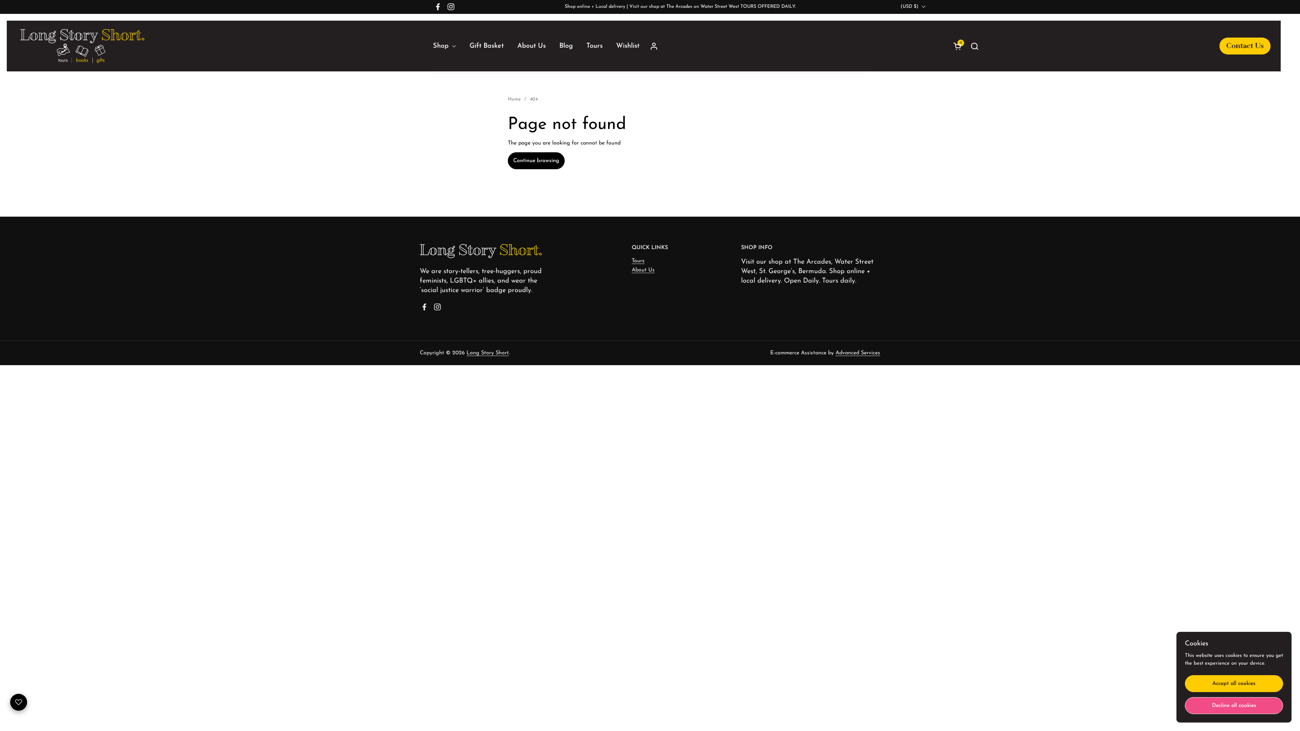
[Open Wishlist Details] (18, 702)
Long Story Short (488, 353)
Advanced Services (858, 353)
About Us (643, 270)
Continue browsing (536, 160)
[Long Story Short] (82, 46)
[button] (1118, 46)
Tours (638, 261)
